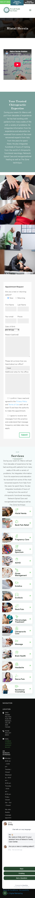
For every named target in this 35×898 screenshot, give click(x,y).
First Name (9, 305)
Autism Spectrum (19, 551)
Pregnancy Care (22, 540)
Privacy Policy (21, 402)
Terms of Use (13, 405)
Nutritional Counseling (20, 691)
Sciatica (18, 586)
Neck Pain (19, 609)
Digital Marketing (16, 893)
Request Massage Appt (29, 2)
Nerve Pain (20, 679)
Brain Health (20, 656)
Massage (19, 644)
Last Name (22, 305)
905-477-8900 (5, 2)
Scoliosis (19, 598)
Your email (9, 317)
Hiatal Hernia (20, 513)
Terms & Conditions (10, 890)
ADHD (18, 563)
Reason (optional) (11, 335)
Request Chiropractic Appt (17, 3)
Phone (20, 317)
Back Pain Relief (22, 525)
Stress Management (21, 575)
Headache (19, 668)
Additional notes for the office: (17, 372)
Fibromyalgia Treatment (20, 621)
